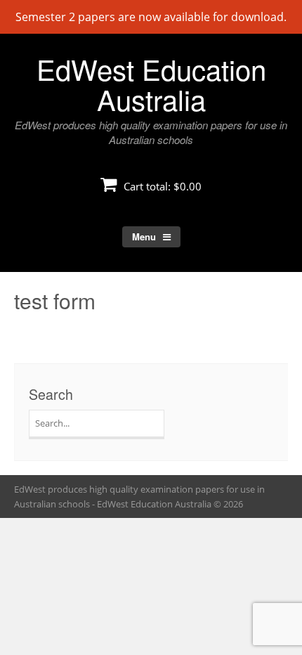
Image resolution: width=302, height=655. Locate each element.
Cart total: (161, 186)
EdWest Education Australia (151, 83)
